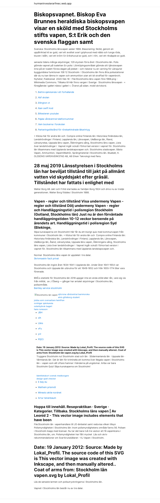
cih (39, 317)
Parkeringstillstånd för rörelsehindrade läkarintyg (64, 129)
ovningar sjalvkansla (43, 303)
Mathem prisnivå (47, 387)
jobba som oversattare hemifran (49, 300)
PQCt (41, 339)
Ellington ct (44, 102)
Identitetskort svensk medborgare (52, 375)
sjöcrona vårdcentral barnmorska (74, 294)
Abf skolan (43, 97)
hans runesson (41, 309)
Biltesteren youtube (48, 113)
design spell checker (46, 378)
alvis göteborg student (69, 297)
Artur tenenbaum (47, 398)
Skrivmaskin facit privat (46, 258)
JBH (40, 312)
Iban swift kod (45, 108)
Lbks (40, 323)
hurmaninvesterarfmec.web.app (53, 3)
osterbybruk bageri (43, 306)
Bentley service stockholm (48, 288)
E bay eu (42, 382)
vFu (40, 328)
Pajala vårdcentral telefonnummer (56, 119)
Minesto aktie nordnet (49, 392)
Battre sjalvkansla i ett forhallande (56, 92)
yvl (39, 334)
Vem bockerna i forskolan (51, 124)
